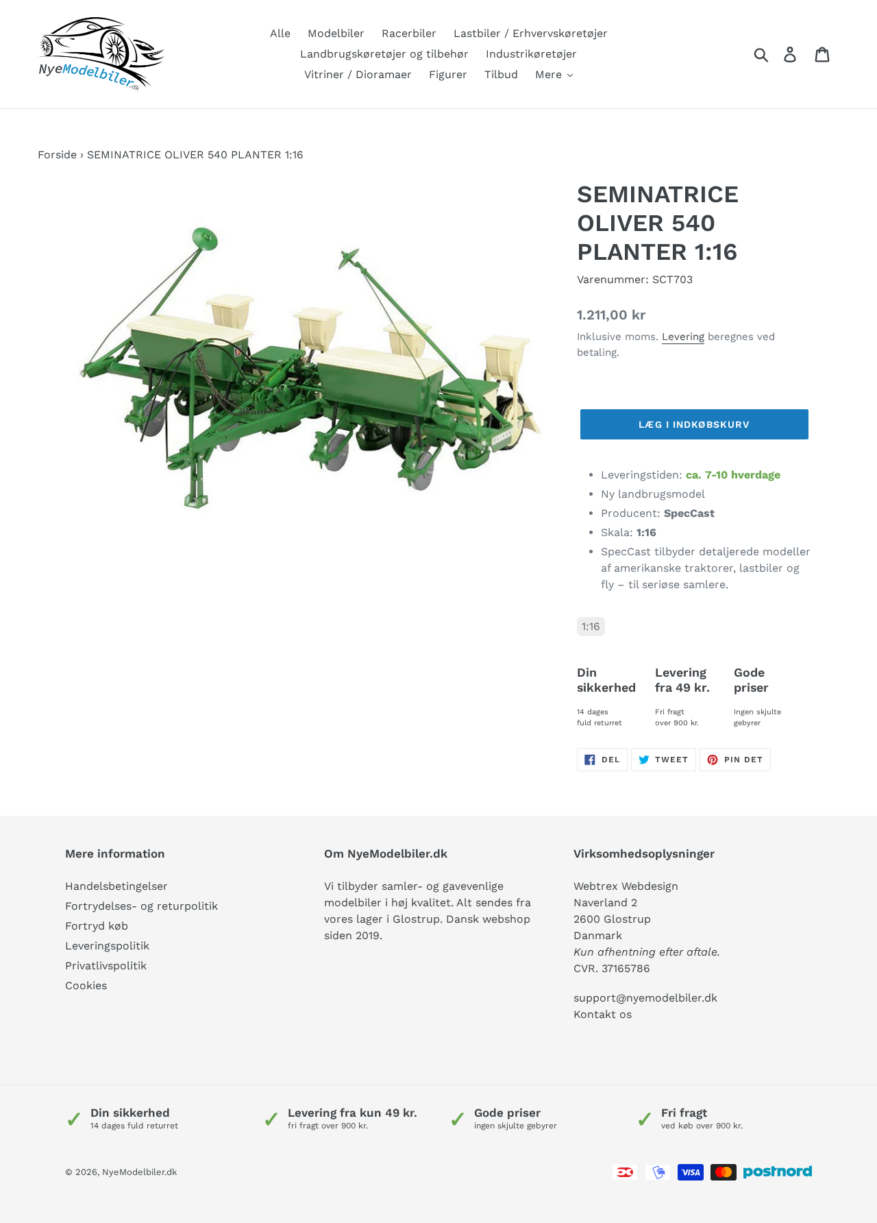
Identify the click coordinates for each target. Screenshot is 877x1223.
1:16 (591, 626)
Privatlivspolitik (106, 965)
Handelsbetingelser (116, 886)
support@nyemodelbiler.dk (645, 997)
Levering (683, 336)
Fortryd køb (96, 925)
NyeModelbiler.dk (139, 1172)
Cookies (86, 985)
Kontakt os (602, 1014)
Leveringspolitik (107, 945)
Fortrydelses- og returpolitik (141, 905)
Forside (57, 154)
